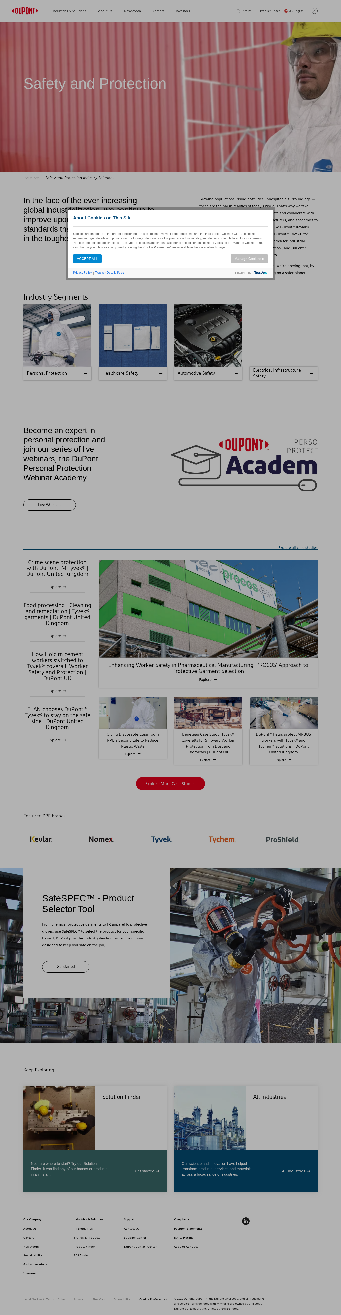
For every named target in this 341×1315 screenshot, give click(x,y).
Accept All (87, 259)
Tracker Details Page (109, 272)
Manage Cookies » (249, 259)
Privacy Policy (82, 272)
